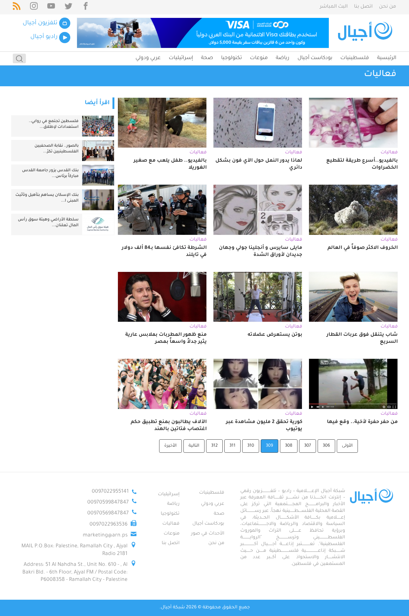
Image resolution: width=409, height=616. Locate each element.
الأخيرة (170, 445)
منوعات (259, 58)
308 (288, 445)
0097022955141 (110, 492)
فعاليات (171, 524)
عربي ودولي (148, 58)
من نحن (387, 7)
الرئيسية (386, 58)
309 (269, 445)
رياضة (282, 58)
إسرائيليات (181, 58)
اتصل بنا (363, 7)
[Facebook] (85, 7)
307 (307, 445)
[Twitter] (68, 7)
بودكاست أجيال (314, 58)
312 (214, 445)
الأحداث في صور (207, 533)
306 (326, 445)
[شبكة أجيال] (366, 32)
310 (250, 445)
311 (232, 445)
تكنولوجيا (231, 58)
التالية (194, 445)
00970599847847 (108, 502)
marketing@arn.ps (105, 535)
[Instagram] (34, 7)
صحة (207, 58)
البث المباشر (334, 7)
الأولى (347, 445)
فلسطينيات (354, 58)
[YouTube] (51, 7)
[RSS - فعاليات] (16, 7)
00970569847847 (108, 513)
